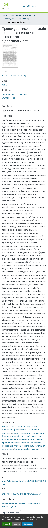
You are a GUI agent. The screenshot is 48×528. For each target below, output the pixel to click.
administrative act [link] (27, 439)
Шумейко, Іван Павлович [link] (14, 94)
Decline (17, 524)
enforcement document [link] (19, 442)
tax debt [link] (35, 449)
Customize (28, 524)
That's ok (6, 524)
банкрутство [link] (30, 426)
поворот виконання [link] (22, 432)
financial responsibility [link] (24, 445)
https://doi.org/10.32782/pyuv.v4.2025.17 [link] (21, 493)
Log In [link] (33, 6)
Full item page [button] (12, 512)
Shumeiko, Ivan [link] (8, 97)
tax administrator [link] (22, 449)
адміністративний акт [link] (12, 426)
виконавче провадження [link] (14, 429)
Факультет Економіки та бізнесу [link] (24, 15)
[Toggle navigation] (42, 6)
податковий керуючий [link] (18, 436)
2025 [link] (4, 85)
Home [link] (4, 15)
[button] (6, 6)
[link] (24, 75)
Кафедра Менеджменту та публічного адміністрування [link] (18, 18)
